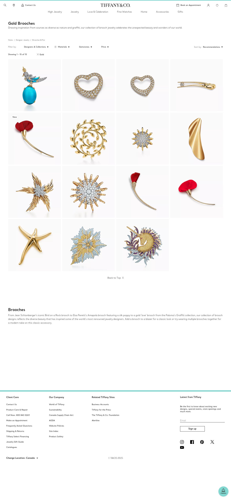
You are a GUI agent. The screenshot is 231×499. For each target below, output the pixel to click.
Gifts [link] (180, 11)
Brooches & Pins (38, 40)
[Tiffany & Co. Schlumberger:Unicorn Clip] (142, 245)
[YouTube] (182, 447)
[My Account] (208, 5)
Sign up (192, 428)
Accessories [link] (162, 11)
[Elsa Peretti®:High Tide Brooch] (196, 138)
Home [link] (144, 11)
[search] (5, 5)
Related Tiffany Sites (103, 397)
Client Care (12, 397)
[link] (14, 5)
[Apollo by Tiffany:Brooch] (142, 138)
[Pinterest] (202, 442)
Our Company (56, 397)
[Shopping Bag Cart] (226, 5)
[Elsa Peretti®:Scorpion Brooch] (196, 85)
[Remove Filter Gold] (38, 54)
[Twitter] (212, 442)
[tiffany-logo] (115, 5)
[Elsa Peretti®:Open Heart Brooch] (88, 85)
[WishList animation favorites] (217, 5)
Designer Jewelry (22, 40)
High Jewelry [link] (55, 11)
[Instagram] (182, 442)
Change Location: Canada (20, 458)
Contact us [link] (30, 5)
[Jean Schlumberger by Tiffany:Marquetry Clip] (88, 245)
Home (10, 40)
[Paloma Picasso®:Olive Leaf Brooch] (88, 138)
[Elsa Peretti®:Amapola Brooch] (142, 192)
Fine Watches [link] (124, 11)
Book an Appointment (191, 5)
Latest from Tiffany (190, 397)
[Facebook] (192, 442)
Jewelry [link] (75, 11)
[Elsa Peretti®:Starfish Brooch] (34, 245)
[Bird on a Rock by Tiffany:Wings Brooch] (34, 192)
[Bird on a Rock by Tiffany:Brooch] (34, 85)
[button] (5, 5)
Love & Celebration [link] (98, 11)
